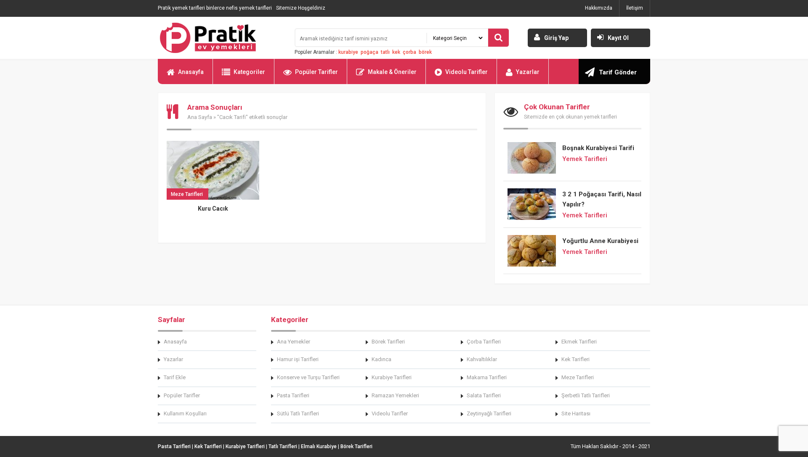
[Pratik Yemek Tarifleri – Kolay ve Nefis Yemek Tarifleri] (221, 38)
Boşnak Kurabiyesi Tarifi (598, 148)
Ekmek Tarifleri (579, 341)
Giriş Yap (556, 37)
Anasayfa (191, 72)
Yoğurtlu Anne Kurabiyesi (600, 241)
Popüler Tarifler (316, 72)
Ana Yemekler (293, 341)
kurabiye (348, 52)
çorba (409, 52)
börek (425, 52)
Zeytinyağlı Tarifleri (489, 413)
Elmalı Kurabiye (319, 446)
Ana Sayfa (199, 117)
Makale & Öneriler (392, 72)
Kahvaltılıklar (482, 359)
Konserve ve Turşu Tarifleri (308, 377)
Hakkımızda (598, 8)
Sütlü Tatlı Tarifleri (298, 413)
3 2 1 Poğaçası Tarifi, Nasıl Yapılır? (601, 199)
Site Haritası (575, 413)
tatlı (385, 52)
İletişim (634, 8)
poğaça (369, 52)
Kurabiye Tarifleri (392, 377)
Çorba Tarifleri (484, 341)
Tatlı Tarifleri (282, 446)
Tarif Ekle (175, 377)
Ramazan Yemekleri (395, 395)
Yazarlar (528, 72)
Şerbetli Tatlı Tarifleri (585, 395)
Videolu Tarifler (466, 72)
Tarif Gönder (618, 72)
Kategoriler (249, 72)
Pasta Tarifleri (293, 395)
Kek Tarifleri (575, 359)
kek (396, 52)
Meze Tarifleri (577, 377)
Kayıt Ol (618, 37)
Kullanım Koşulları (185, 413)
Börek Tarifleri (388, 341)
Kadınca (381, 359)
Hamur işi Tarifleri (298, 359)
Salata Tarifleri (484, 395)
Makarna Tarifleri (487, 377)
